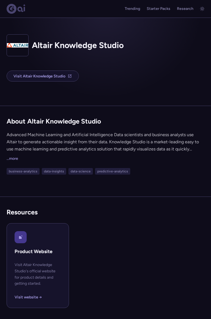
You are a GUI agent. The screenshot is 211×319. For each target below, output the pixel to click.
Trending (132, 8)
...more (12, 158)
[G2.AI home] (16, 9)
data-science (81, 171)
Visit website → (28, 297)
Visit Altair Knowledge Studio (39, 76)
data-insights (54, 171)
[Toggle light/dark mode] (202, 9)
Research (185, 8)
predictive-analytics (112, 171)
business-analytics (23, 171)
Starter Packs (158, 8)
